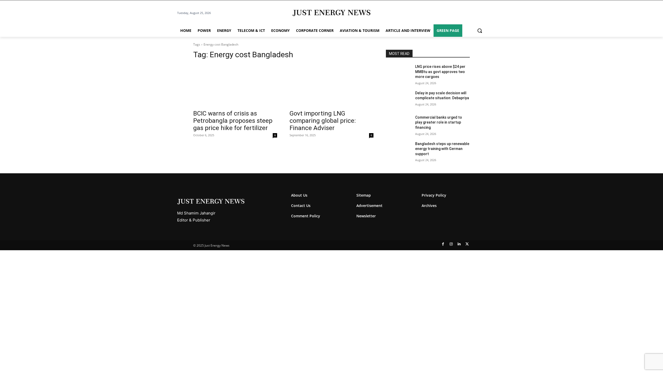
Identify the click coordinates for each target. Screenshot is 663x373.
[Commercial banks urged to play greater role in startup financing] (398, 124)
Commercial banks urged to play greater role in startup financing (438, 122)
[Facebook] (443, 244)
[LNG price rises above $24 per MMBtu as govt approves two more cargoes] (398, 73)
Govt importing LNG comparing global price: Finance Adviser (323, 121)
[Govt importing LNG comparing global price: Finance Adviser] (331, 85)
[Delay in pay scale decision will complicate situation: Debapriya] (398, 99)
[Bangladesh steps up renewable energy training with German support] (398, 150)
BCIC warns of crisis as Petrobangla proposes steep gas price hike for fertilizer (232, 121)
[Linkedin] (459, 244)
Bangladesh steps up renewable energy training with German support (442, 149)
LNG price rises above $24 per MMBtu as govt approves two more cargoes (440, 71)
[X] (467, 244)
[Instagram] (451, 244)
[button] (479, 30)
